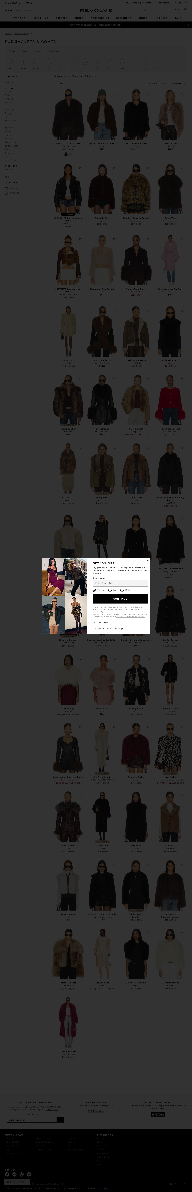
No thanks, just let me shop (108, 628)
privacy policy (141, 614)
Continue (120, 599)
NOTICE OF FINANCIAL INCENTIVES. (130, 617)
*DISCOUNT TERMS (100, 622)
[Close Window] (148, 560)
